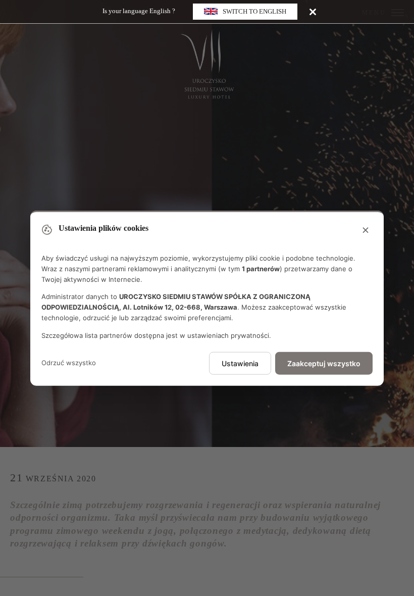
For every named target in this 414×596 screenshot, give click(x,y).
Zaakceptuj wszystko (323, 363)
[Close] (313, 11)
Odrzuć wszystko (68, 363)
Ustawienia (240, 363)
